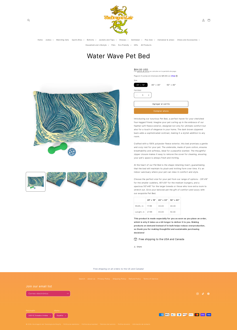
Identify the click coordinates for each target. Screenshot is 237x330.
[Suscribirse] (67, 293)
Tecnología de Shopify (53, 324)
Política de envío (124, 324)
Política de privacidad (90, 324)
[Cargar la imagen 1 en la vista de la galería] (35, 181)
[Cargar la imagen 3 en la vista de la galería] (56, 181)
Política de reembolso (71, 324)
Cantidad (137, 90)
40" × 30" (156, 85)
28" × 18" (140, 85)
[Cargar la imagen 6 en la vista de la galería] (97, 181)
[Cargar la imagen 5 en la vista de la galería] (77, 181)
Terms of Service (150, 279)
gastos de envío (143, 71)
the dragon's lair (38, 324)
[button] (28, 20)
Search (82, 279)
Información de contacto (141, 324)
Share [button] (139, 247)
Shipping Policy (119, 279)
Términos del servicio (108, 324)
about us (91, 279)
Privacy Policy (104, 279)
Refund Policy (135, 279)
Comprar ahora (161, 111)
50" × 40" (171, 85)
